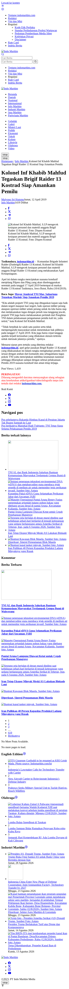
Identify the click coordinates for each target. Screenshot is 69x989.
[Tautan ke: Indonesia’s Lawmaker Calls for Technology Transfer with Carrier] (38, 763)
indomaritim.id (25, 261)
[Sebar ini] (8, 208)
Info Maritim (8, 202)
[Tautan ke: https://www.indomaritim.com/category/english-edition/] (24, 754)
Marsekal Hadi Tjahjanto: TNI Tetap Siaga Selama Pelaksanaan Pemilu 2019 (32, 427)
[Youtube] (9, 405)
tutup (5, 154)
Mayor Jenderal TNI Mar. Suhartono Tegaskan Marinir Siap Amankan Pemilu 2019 (29, 296)
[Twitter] (9, 398)
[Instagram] (9, 402)
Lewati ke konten (10, 2)
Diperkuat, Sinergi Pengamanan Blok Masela (32, 542)
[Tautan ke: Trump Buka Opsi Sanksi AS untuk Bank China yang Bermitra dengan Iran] (36, 853)
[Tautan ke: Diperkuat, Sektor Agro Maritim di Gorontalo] (38, 909)
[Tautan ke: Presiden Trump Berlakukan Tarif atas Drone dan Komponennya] (38, 921)
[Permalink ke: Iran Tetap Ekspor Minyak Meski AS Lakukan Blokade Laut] (38, 530)
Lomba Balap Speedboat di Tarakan (27, 822)
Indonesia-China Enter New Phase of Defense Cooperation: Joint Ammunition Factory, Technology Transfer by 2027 (36, 884)
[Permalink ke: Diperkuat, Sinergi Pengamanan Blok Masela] (37, 539)
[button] (35, 61)
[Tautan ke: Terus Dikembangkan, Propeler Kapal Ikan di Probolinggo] (38, 942)
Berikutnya (14, 735)
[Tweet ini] (9, 212)
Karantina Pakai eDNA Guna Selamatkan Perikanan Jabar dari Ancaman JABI (31, 632)
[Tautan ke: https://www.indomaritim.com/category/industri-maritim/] (26, 847)
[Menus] (2, 6)
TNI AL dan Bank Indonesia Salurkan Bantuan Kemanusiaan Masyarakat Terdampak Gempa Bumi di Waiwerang (36, 475)
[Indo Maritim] (9, 51)
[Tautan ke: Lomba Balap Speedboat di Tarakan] (38, 816)
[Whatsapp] (9, 218)
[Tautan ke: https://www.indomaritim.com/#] (16, 797)
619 (10, 732)
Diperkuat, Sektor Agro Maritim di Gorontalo (32, 912)
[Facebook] (9, 395)
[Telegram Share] (9, 215)
